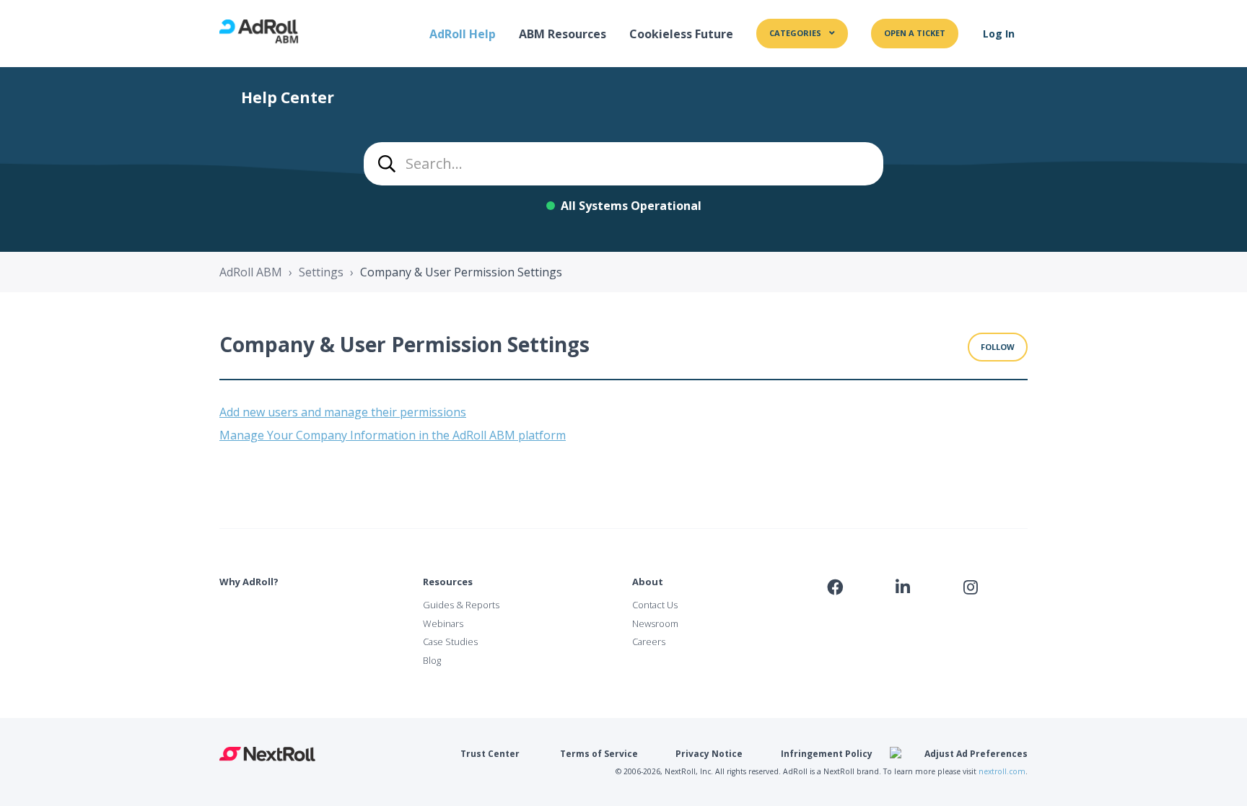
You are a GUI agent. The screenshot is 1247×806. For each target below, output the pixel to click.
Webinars (443, 623)
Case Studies (450, 641)
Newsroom (655, 623)
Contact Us (655, 604)
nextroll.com (1002, 771)
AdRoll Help (462, 34)
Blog (432, 660)
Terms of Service (599, 754)
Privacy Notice (709, 754)
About (647, 581)
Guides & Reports (461, 604)
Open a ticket (914, 32)
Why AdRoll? (249, 581)
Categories (796, 32)
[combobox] (623, 163)
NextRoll (267, 754)
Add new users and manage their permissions (342, 412)
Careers (648, 641)
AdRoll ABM (250, 272)
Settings (321, 272)
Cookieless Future (681, 34)
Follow (998, 346)
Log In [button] (999, 33)
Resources (448, 581)
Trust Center (490, 754)
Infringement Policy (826, 754)
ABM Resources (562, 34)
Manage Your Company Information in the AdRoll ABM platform (392, 435)
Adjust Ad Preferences (976, 754)
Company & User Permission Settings (461, 272)
